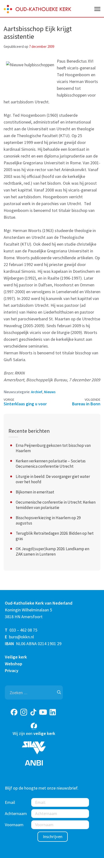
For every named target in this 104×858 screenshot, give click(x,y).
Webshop (13, 663)
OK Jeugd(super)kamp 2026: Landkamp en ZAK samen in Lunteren (52, 551)
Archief (36, 392)
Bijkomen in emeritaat (35, 492)
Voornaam (14, 824)
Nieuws (50, 392)
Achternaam (16, 813)
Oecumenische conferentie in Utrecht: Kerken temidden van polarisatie (56, 505)
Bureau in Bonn (86, 404)
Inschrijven (52, 836)
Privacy (11, 670)
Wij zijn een (34, 733)
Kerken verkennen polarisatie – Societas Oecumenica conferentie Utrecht (51, 463)
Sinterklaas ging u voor (25, 404)
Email (10, 802)
